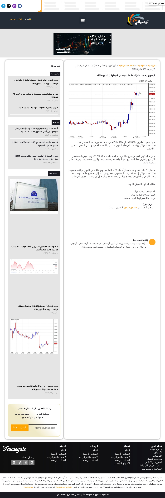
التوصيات (140, 66)
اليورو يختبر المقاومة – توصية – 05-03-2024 (38, 108)
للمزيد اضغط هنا (64, 488)
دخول (26, 20)
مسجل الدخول (130, 208)
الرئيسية (151, 66)
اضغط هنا (28, 488)
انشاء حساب (16, 20)
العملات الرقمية (126, 66)
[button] (82, 20)
